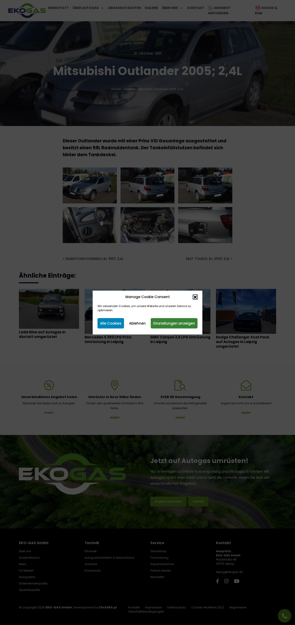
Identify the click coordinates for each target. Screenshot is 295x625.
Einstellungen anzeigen (174, 323)
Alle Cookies (110, 323)
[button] (195, 297)
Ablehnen (137, 323)
